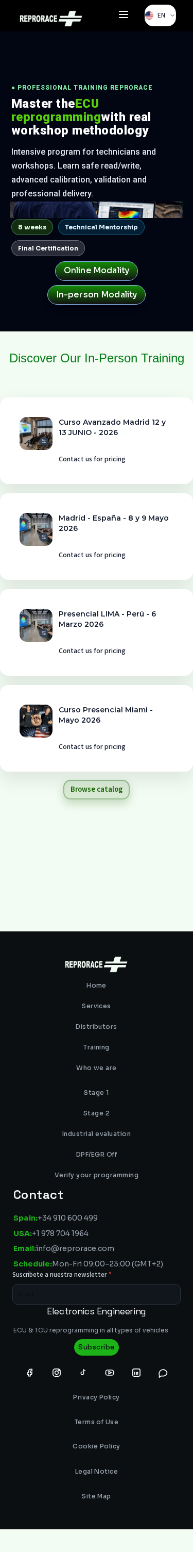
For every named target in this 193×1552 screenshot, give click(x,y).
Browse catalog (96, 789)
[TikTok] (83, 1372)
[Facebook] (30, 1372)
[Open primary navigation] (123, 15)
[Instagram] (56, 1372)
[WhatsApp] (163, 1372)
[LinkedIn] (136, 1372)
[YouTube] (109, 1372)
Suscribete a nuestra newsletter (62, 1274)
